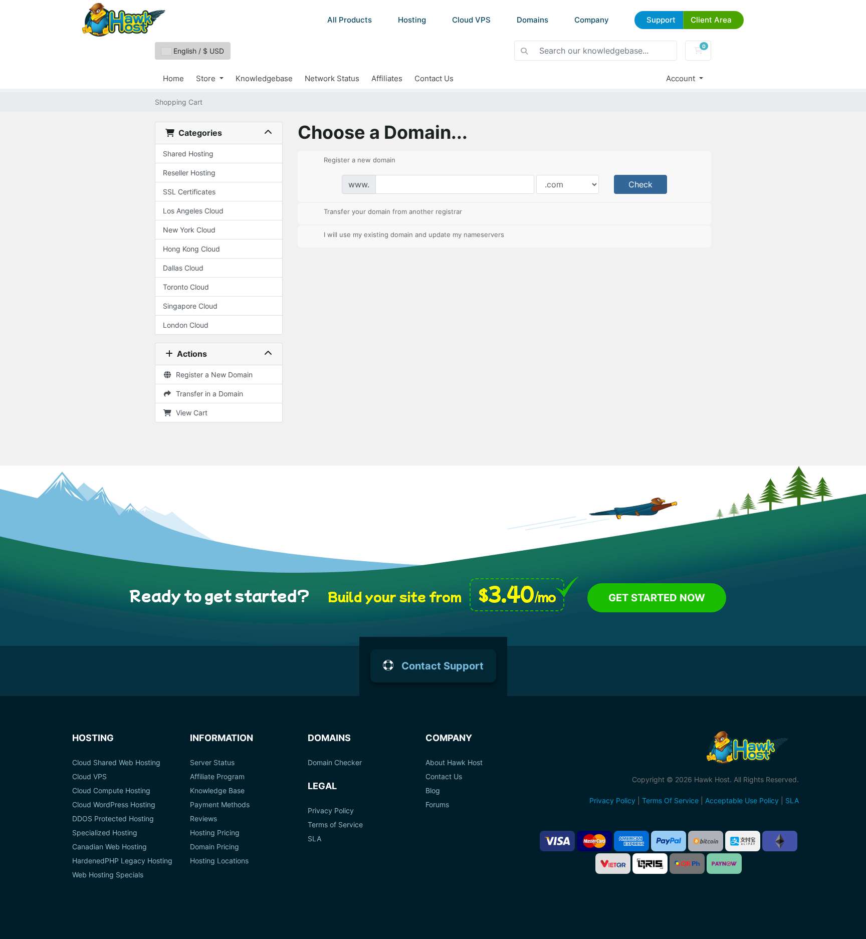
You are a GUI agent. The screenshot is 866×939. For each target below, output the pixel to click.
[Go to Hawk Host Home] (123, 20)
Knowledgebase (264, 78)
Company (591, 20)
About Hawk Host (454, 762)
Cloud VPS (471, 20)
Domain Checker (335, 762)
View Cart (189, 412)
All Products (349, 20)
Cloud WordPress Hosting (113, 804)
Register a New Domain (212, 374)
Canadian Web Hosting (109, 846)
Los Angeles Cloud (193, 210)
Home (173, 78)
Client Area (711, 20)
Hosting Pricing (215, 832)
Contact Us (434, 78)
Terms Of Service (670, 800)
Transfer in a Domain (207, 393)
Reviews (203, 818)
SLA (314, 838)
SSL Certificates (189, 191)
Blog (432, 790)
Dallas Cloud (183, 268)
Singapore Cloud (190, 306)
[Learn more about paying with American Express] (631, 841)
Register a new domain (359, 159)
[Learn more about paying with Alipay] (742, 841)
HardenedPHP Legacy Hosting (122, 860)
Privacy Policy (331, 810)
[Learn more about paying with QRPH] (687, 863)
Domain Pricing (214, 846)
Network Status (332, 78)
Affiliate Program (217, 776)
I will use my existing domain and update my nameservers (414, 234)
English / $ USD (197, 51)
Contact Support (442, 666)
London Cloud (185, 325)
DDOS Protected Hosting (113, 818)
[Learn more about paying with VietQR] (612, 863)
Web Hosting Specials (107, 874)
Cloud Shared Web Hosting (116, 762)
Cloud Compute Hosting (111, 790)
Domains (532, 20)
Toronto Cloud (186, 287)
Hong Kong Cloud (191, 249)
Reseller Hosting (189, 172)
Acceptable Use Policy (742, 800)
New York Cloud (189, 229)
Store (207, 78)
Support (661, 20)
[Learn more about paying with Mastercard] (594, 841)
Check (640, 184)
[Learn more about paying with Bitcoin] (705, 841)
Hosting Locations (219, 860)
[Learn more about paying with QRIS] (650, 863)
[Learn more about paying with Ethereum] (779, 841)
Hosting (412, 20)
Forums (437, 804)
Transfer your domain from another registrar (393, 211)
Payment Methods (220, 804)
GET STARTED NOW (656, 598)
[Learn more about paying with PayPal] (668, 841)
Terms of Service (335, 824)
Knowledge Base (217, 790)
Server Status (212, 762)
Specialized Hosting (104, 832)
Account (681, 78)
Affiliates (386, 78)
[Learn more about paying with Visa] (557, 841)
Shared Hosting (188, 153)
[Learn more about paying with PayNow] (724, 863)
